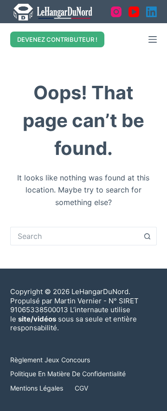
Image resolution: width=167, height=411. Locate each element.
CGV (81, 388)
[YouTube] (133, 11)
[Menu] (152, 39)
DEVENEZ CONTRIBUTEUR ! (57, 39)
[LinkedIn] (151, 11)
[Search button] (147, 236)
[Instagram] (116, 11)
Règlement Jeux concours (50, 360)
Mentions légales (36, 388)
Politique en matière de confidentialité (68, 374)
